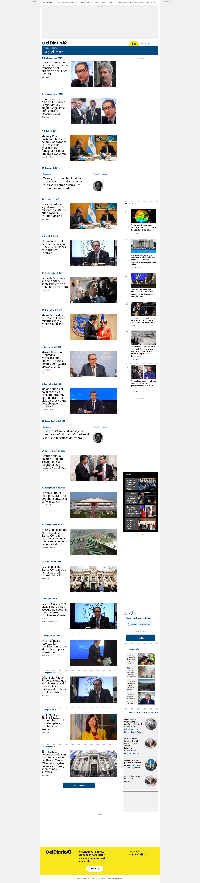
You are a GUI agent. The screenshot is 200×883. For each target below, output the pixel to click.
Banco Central (60, 2)
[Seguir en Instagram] (138, 854)
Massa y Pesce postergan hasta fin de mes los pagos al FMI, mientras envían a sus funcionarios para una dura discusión (54, 144)
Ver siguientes (79, 785)
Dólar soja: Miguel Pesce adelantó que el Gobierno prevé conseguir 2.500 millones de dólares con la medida (54, 685)
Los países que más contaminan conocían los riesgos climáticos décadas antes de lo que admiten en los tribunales (131, 699)
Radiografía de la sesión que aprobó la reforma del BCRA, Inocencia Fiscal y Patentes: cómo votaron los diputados (132, 485)
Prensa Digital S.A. (83, 878)
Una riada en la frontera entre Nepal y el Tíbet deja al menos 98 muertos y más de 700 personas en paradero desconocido (143, 351)
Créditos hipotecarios (100, 2)
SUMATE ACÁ (95, 869)
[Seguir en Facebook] (132, 854)
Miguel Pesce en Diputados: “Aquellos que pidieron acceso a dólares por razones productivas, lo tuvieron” (54, 360)
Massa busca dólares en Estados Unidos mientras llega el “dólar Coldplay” (54, 319)
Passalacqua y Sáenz (112, 2)
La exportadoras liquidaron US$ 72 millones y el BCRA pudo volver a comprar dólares (54, 210)
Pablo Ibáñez (46, 732)
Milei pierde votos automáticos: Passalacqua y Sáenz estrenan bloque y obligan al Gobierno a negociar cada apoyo (131, 524)
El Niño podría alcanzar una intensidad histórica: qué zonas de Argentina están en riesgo (143, 227)
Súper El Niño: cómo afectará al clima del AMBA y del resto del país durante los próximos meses (131, 672)
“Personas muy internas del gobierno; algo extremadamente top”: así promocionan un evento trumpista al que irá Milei (133, 511)
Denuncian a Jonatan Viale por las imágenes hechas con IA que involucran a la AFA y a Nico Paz (143, 384)
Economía (47, 174)
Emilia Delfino (46, 290)
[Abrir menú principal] (156, 43)
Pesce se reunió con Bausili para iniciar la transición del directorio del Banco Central (55, 68)
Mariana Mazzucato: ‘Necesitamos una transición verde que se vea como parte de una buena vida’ (131, 659)
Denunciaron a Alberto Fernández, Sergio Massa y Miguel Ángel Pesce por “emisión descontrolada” (54, 106)
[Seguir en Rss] (145, 854)
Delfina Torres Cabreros (50, 373)
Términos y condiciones (115, 878)
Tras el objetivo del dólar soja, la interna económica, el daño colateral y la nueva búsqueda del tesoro (66, 434)
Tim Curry (152, 2)
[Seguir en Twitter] (130, 854)
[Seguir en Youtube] (141, 854)
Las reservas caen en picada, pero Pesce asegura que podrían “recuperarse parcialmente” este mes (55, 611)
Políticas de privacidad (99, 878)
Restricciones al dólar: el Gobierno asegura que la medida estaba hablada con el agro (54, 461)
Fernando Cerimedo (70, 2)
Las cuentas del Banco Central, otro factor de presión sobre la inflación (54, 571)
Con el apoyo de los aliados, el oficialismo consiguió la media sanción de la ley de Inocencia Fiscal (143, 321)
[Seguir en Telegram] (135, 854)
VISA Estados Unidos (123, 2)
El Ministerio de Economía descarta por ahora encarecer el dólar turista (54, 497)
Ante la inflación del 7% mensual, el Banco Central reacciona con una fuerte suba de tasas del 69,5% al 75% (54, 537)
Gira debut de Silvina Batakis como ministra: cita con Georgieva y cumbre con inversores (54, 722)
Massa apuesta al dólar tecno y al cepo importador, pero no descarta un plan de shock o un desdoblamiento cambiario (54, 397)
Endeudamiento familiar (87, 2)
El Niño (132, 2)
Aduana (78, 2)
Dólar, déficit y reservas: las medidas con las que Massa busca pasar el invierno (54, 646)
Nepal (136, 2)
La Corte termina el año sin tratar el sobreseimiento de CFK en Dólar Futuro (55, 282)
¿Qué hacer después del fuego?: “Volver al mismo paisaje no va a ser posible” (131, 685)
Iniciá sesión (145, 43)
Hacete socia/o (134, 43)
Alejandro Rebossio (48, 157)
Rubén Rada (142, 2)
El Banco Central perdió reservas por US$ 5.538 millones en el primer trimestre (54, 247)
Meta (148, 2)
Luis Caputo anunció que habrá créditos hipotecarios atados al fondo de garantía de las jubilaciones (143, 292)
